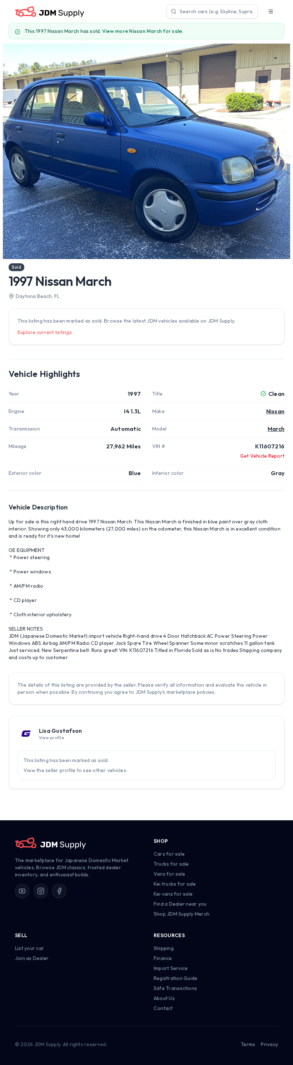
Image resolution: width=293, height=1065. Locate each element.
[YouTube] (22, 891)
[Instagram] (41, 891)
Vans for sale (169, 874)
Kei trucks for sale (175, 884)
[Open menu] (271, 11)
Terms (248, 1044)
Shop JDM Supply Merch (181, 914)
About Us (164, 998)
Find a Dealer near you (180, 904)
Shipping (164, 948)
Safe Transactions (175, 988)
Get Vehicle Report (262, 456)
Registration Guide (175, 978)
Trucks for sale (171, 864)
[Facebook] (59, 891)
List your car (29, 948)
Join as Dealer (32, 958)
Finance (163, 958)
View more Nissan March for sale (142, 31)
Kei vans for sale (173, 894)
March (276, 428)
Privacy (269, 1044)
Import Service (171, 968)
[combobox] (212, 11)
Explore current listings (45, 332)
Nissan (275, 411)
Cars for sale (169, 854)
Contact (163, 1008)
